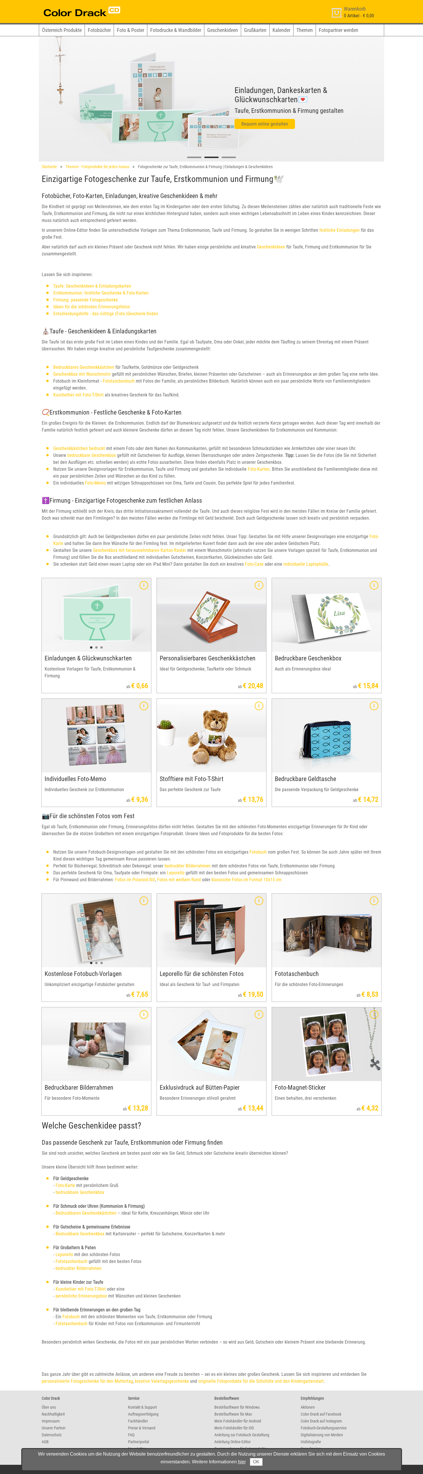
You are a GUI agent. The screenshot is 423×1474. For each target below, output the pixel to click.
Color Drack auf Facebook (321, 1414)
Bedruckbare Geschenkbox (80, 1233)
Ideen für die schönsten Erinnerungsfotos (91, 306)
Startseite (49, 166)
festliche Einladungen (339, 230)
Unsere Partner (54, 1428)
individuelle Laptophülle (305, 564)
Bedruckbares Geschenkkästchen (83, 367)
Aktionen (308, 1407)
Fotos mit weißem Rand (179, 879)
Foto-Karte (65, 1185)
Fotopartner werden (338, 30)
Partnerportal (138, 1441)
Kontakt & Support (142, 1407)
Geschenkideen (222, 30)
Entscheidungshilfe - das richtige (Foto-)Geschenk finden (105, 313)
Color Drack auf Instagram (321, 1421)
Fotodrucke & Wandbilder (175, 30)
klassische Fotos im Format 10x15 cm (246, 879)
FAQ (131, 1435)
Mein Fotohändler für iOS (234, 1428)
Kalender (281, 30)
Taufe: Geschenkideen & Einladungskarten (92, 286)
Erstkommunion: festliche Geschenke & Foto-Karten (100, 293)
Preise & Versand (141, 1428)
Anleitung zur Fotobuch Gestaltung (241, 1435)
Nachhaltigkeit (53, 1414)
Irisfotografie (311, 1441)
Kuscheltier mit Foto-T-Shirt (78, 395)
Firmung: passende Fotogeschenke (85, 300)
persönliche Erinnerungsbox (81, 1296)
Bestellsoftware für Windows (237, 1407)
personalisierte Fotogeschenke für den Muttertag (87, 1381)
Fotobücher (99, 30)
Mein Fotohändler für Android (237, 1421)
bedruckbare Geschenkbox (91, 455)
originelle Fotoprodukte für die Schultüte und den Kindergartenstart (261, 1381)
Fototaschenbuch (119, 381)
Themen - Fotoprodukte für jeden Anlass (97, 166)
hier (242, 1461)
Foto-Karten (259, 469)
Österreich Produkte (62, 30)
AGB (45, 1441)
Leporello (175, 872)
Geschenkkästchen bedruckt (79, 448)
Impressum (51, 1421)
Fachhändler (138, 1421)
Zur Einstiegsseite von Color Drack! (71, 5)
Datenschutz (52, 1435)
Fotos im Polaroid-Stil (135, 879)
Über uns (49, 1407)
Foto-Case (254, 564)
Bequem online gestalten (264, 124)
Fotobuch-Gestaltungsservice (324, 1428)
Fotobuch (258, 852)
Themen (304, 30)
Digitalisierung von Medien (322, 1435)
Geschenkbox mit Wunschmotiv (82, 374)
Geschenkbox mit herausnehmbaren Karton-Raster (139, 550)
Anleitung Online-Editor (232, 1441)
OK (256, 1461)
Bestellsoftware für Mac (233, 1414)
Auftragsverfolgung (143, 1414)
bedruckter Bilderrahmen (188, 866)
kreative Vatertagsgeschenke (162, 1381)
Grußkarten (255, 30)
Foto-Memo (95, 483)
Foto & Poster (130, 30)
